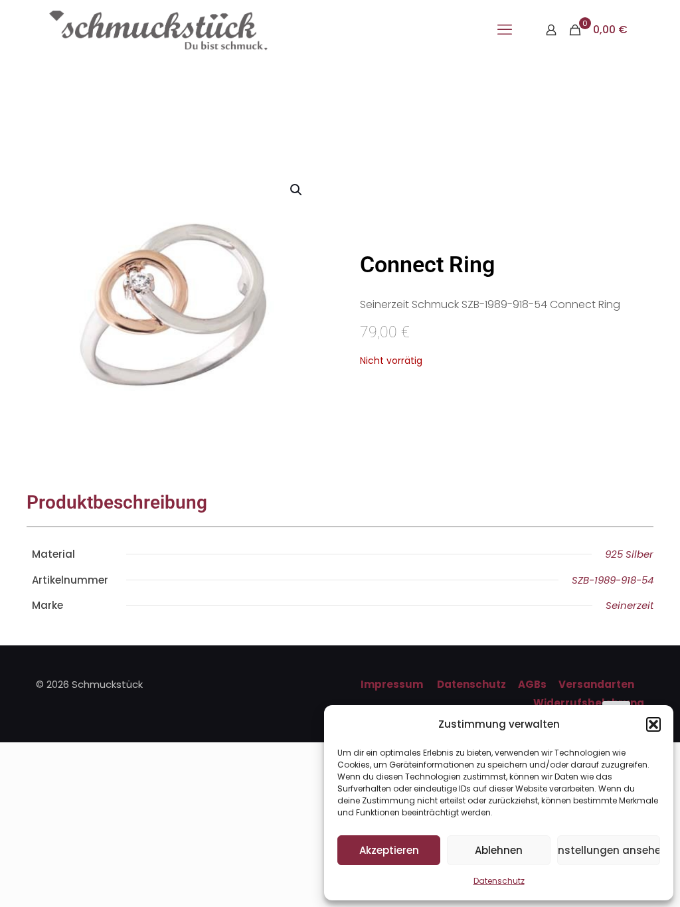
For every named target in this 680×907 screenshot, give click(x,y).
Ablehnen (499, 850)
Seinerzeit (629, 605)
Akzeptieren (389, 850)
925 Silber (629, 554)
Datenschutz (499, 880)
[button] (653, 724)
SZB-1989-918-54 (612, 580)
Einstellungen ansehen (608, 850)
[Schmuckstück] (158, 30)
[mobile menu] (504, 30)
